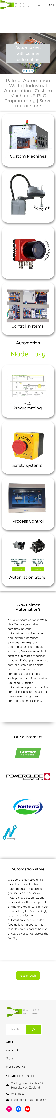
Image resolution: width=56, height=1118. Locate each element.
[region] (28, 53)
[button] (24, 71)
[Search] (33, 1029)
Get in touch (28, 975)
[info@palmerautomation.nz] (26, 1100)
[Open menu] (39, 5)
